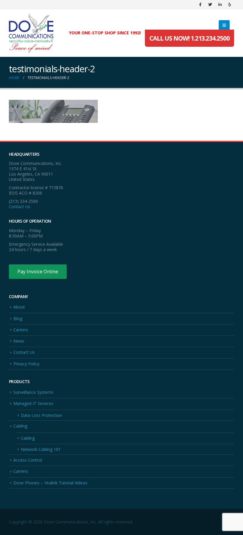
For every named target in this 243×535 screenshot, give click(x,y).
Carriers (20, 471)
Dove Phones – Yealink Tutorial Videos (50, 483)
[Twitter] (210, 4)
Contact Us (19, 206)
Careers (20, 329)
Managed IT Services (33, 403)
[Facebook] (200, 4)
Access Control (27, 460)
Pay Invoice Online (37, 271)
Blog (17, 318)
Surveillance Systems (33, 392)
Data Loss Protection (41, 415)
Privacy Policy (26, 364)
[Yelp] (230, 4)
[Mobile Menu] (224, 25)
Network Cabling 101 (41, 449)
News (18, 341)
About (19, 307)
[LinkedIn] (220, 4)
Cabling (20, 426)
